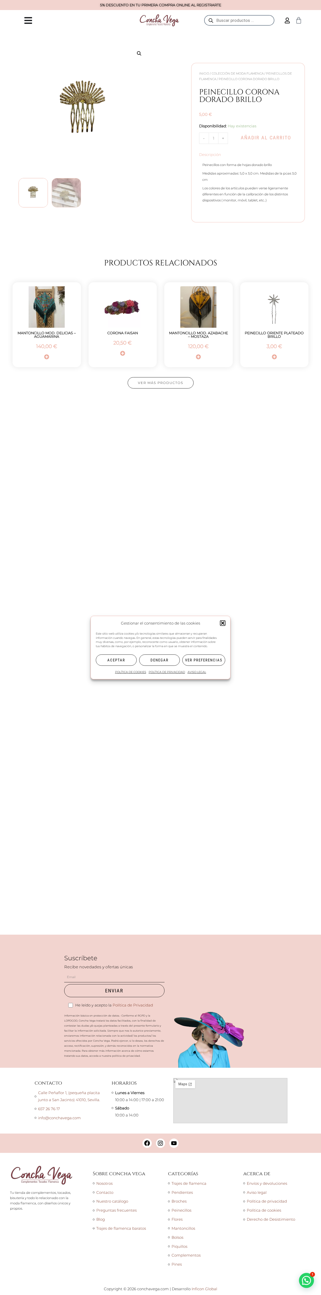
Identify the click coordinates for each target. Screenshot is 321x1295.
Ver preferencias (203, 660)
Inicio (204, 73)
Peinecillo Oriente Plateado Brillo (274, 335)
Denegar (159, 660)
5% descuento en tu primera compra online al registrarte (160, 5)
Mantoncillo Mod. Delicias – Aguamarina (47, 335)
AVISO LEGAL (197, 672)
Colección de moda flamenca (238, 73)
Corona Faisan (122, 333)
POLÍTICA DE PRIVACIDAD (167, 672)
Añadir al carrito (266, 138)
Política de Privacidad (133, 1005)
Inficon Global (204, 1288)
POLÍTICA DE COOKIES (130, 672)
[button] (222, 623)
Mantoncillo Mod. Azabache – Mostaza (198, 335)
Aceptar (116, 660)
